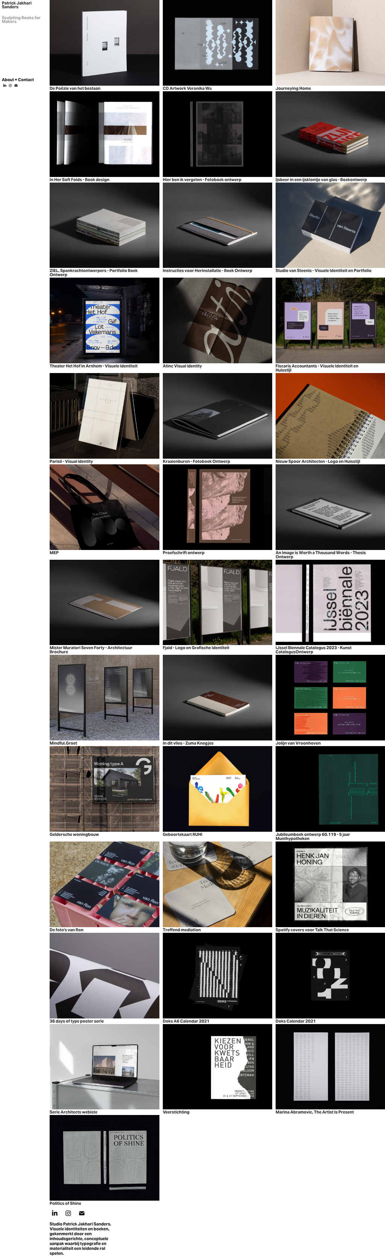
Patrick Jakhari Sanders (17, 4)
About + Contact (18, 79)
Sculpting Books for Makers (21, 19)
